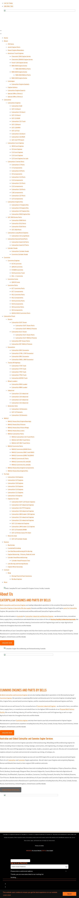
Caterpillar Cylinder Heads (20, 251)
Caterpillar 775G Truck (19, 375)
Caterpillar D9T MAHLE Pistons (22, 344)
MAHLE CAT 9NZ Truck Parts (21, 443)
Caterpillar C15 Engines (15, 486)
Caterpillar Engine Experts (16, 90)
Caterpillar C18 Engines (15, 483)
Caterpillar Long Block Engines (18, 233)
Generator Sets (13, 406)
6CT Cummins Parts (18, 288)
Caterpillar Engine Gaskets (20, 84)
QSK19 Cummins (17, 267)
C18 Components (17, 192)
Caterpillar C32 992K (18, 137)
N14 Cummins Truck (18, 273)
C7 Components (17, 168)
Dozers (10, 319)
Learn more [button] (7, 895)
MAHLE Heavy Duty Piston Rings (18, 427)
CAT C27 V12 (15, 131)
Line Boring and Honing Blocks (18, 564)
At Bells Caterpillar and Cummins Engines (14, 695)
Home (6, 38)
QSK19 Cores (16, 282)
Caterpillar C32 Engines (15, 477)
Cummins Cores (13, 279)
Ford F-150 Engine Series (20, 63)
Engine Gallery (12, 87)
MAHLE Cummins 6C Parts (20, 458)
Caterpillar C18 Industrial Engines (23, 511)
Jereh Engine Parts (14, 47)
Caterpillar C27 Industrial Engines (23, 505)
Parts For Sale (12, 536)
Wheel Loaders (12, 381)
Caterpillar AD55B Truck (19, 378)
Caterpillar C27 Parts (18, 195)
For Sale (6, 474)
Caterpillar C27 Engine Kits (20, 211)
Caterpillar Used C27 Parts (20, 245)
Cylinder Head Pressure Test (21, 560)
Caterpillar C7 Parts (18, 165)
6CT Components (17, 291)
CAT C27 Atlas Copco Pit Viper (21, 533)
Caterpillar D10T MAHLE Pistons (26, 328)
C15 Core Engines (17, 155)
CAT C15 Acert (16, 115)
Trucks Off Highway (14, 363)
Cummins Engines (14, 260)
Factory (6, 542)
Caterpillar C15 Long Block (20, 236)
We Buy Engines (17, 579)
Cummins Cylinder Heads (20, 254)
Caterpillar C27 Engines (15, 480)
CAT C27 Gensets (17, 412)
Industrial (11, 390)
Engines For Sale (13, 499)
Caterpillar (7, 100)
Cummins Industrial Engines (46, 706)
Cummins (7, 257)
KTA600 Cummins (17, 270)
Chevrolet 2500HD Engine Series (22, 59)
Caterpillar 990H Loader (19, 384)
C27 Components (17, 199)
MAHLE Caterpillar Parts (16, 434)
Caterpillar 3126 (17, 106)
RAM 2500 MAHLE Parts (23, 75)
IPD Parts (11, 44)
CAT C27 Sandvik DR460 (19, 530)
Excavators (11, 347)
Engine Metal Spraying (15, 567)
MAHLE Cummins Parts (15, 446)
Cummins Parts (13, 285)
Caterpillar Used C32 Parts (20, 242)
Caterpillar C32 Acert (18, 134)
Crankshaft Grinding (14, 548)
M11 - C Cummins (17, 276)
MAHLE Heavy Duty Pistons (16, 424)
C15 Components (17, 186)
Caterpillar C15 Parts (18, 183)
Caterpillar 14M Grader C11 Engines (23, 526)
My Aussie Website (36, 850)
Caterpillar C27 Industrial (20, 400)
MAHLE (6, 418)
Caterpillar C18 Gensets (19, 409)
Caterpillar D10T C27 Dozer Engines (23, 502)
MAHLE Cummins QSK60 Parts (21, 449)
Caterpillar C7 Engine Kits (20, 205)
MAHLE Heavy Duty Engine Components (21, 468)
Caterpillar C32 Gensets (19, 415)
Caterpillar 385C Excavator (20, 356)
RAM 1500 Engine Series (19, 78)
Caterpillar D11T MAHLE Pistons (26, 338)
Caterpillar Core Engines (16, 143)
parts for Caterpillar (70, 608)
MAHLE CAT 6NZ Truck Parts (21, 440)
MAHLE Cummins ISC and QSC (21, 461)
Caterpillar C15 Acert (18, 112)
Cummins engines (22, 720)
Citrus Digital (49, 850)
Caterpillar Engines (14, 103)
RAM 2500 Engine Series (19, 72)
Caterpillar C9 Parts (18, 171)
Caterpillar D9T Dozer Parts (21, 341)
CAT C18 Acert (16, 124)
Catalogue (11, 81)
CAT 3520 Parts (16, 230)
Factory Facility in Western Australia (63, 619)
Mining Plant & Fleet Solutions (22, 576)
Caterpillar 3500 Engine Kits (21, 214)
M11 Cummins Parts (18, 294)
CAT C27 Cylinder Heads (19, 539)
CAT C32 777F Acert (18, 140)
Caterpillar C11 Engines (15, 492)
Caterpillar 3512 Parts (19, 223)
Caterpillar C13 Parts (18, 177)
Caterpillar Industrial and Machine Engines (39, 616)
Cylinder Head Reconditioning (17, 557)
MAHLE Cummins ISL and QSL (21, 465)
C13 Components (17, 180)
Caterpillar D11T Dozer (19, 332)
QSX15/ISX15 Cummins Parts (21, 313)
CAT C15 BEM (16, 118)
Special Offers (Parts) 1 (15, 93)
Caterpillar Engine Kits (15, 202)
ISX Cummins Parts (18, 307)
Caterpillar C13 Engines (15, 489)
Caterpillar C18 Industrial (20, 397)
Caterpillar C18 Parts (18, 189)
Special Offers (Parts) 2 (15, 97)
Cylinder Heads (12, 248)
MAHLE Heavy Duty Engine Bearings (19, 421)
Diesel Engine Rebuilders (16, 50)
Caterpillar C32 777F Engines (21, 508)
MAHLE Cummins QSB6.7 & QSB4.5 (23, 455)
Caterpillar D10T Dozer (19, 322)
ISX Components (17, 310)
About (6, 41)
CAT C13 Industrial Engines (20, 523)
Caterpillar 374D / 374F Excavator (22, 353)
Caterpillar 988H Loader (19, 387)
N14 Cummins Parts (18, 301)
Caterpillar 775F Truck (19, 372)
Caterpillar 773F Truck (19, 366)
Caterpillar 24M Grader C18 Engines (23, 514)
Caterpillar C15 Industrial (20, 393)
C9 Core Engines (17, 149)
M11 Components (17, 298)
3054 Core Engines (18, 146)
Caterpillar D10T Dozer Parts (24, 325)
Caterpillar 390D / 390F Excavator (22, 359)
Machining (11, 545)
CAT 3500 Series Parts (15, 217)
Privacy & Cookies (39, 845)
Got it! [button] (69, 894)
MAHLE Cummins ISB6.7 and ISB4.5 (23, 452)
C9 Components (17, 174)
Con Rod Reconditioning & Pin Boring (20, 551)
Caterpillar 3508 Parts (19, 220)
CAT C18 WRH (16, 127)
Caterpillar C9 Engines (15, 496)
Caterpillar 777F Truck (19, 369)
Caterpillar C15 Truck (18, 121)
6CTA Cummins (16, 264)
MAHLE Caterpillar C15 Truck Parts (23, 437)
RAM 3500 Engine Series (19, 66)
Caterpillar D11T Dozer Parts (24, 335)
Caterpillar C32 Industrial (20, 403)
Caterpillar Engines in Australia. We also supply (15, 608)
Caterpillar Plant (9, 316)
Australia (20, 616)
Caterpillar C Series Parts (16, 161)
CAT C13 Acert (16, 109)
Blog (9, 573)
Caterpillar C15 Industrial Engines (23, 517)
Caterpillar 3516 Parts (19, 226)
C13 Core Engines (17, 152)
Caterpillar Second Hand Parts (18, 239)
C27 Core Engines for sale (20, 158)
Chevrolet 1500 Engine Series (21, 56)
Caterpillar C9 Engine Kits (20, 208)
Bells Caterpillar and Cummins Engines (13, 605)
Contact (6, 570)
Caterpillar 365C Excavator (20, 350)
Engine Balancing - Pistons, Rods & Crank (21, 554)
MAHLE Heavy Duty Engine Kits (18, 471)
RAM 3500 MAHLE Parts (23, 69)
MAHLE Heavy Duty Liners (16, 431)
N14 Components (17, 304)
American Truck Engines (16, 53)
